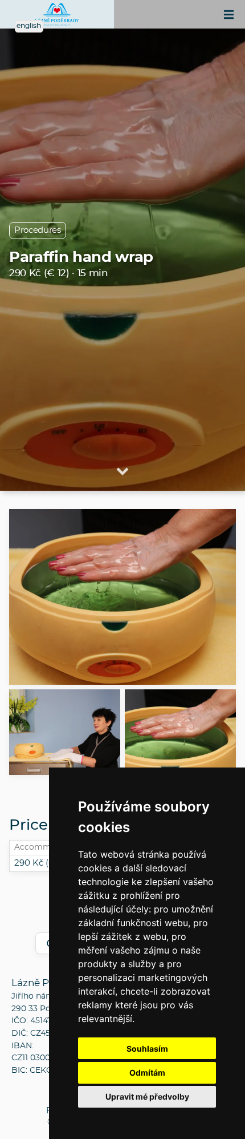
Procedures (37, 230)
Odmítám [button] (147, 1072)
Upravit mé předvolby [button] (147, 1096)
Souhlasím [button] (147, 1048)
